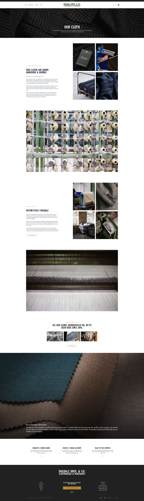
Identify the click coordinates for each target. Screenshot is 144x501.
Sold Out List (72, 0)
